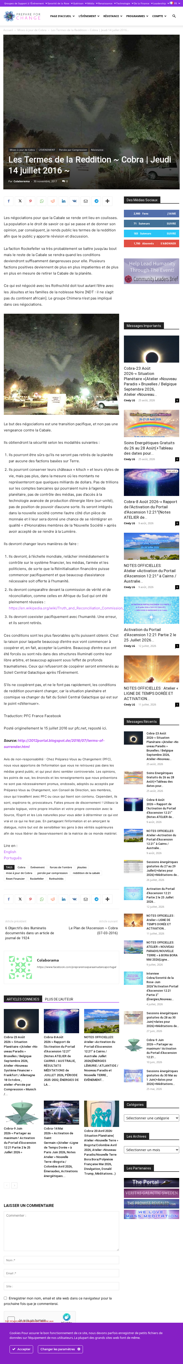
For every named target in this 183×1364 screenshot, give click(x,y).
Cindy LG (129, 400)
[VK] (74, 201)
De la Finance (141, 3)
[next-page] (14, 1185)
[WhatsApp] (41, 201)
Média (90, 3)
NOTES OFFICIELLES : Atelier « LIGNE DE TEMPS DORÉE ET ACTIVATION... (151, 693)
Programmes (135, 16)
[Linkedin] (63, 201)
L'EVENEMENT (47, 149)
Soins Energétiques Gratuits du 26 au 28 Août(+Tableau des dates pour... (149, 448)
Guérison (78, 3)
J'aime (172, 213)
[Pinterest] (30, 201)
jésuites (81, 867)
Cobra (21, 867)
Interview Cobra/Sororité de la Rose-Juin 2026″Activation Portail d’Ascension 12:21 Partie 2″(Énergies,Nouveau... (162, 986)
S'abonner (168, 243)
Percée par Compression (73, 149)
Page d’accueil (60, 16)
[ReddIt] (52, 201)
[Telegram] (96, 201)
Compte (157, 16)
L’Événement (87, 16)
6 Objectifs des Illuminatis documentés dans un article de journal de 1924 (29, 933)
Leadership (159, 3)
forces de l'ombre (61, 867)
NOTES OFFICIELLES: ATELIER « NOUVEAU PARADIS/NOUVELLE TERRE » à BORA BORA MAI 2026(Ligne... (162, 951)
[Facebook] (8, 201)
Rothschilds (56, 878)
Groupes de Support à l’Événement (24, 3)
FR (175, 3)
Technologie (123, 3)
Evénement (37, 867)
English (10, 852)
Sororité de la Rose (58, 3)
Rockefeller (37, 878)
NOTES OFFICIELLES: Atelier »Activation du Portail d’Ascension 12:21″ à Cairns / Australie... (161, 839)
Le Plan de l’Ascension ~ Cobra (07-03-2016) (93, 930)
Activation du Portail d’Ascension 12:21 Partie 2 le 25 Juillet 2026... (150, 634)
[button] (174, 16)
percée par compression (52, 873)
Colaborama (22, 181)
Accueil (8, 30)
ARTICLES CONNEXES (23, 999)
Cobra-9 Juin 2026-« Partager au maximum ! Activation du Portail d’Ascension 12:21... (162, 1048)
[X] (19, 201)
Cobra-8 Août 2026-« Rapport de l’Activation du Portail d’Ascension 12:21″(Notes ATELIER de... (161, 808)
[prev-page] (7, 1185)
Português (13, 858)
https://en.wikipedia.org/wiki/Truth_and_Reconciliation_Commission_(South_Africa (78, 608)
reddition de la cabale (86, 873)
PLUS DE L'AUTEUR (59, 999)
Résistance (111, 16)
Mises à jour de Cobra (31, 30)
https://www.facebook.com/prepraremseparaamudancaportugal (76, 967)
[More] (107, 201)
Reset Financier (15, 878)
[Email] (85, 201)
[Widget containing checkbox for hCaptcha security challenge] (40, 1320)
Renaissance (105, 3)
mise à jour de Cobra (19, 873)
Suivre (171, 223)
